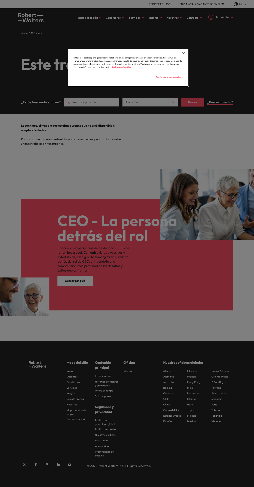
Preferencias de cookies (168, 77)
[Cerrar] (183, 53)
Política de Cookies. (121, 67)
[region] (128, 68)
